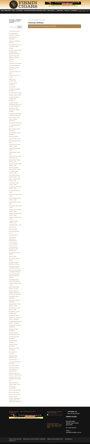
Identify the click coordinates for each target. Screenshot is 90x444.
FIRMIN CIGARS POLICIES (15, 439)
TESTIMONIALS (74, 10)
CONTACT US (67, 10)
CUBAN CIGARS (60, 10)
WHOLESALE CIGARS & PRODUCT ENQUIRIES (34, 439)
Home (29, 19)
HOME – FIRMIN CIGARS (5, 10)
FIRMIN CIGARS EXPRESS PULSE (55, 439)
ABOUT (13, 10)
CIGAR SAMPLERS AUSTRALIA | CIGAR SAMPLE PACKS (35, 10)
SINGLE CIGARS (50, 10)
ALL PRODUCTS (19, 10)
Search (19, 27)
